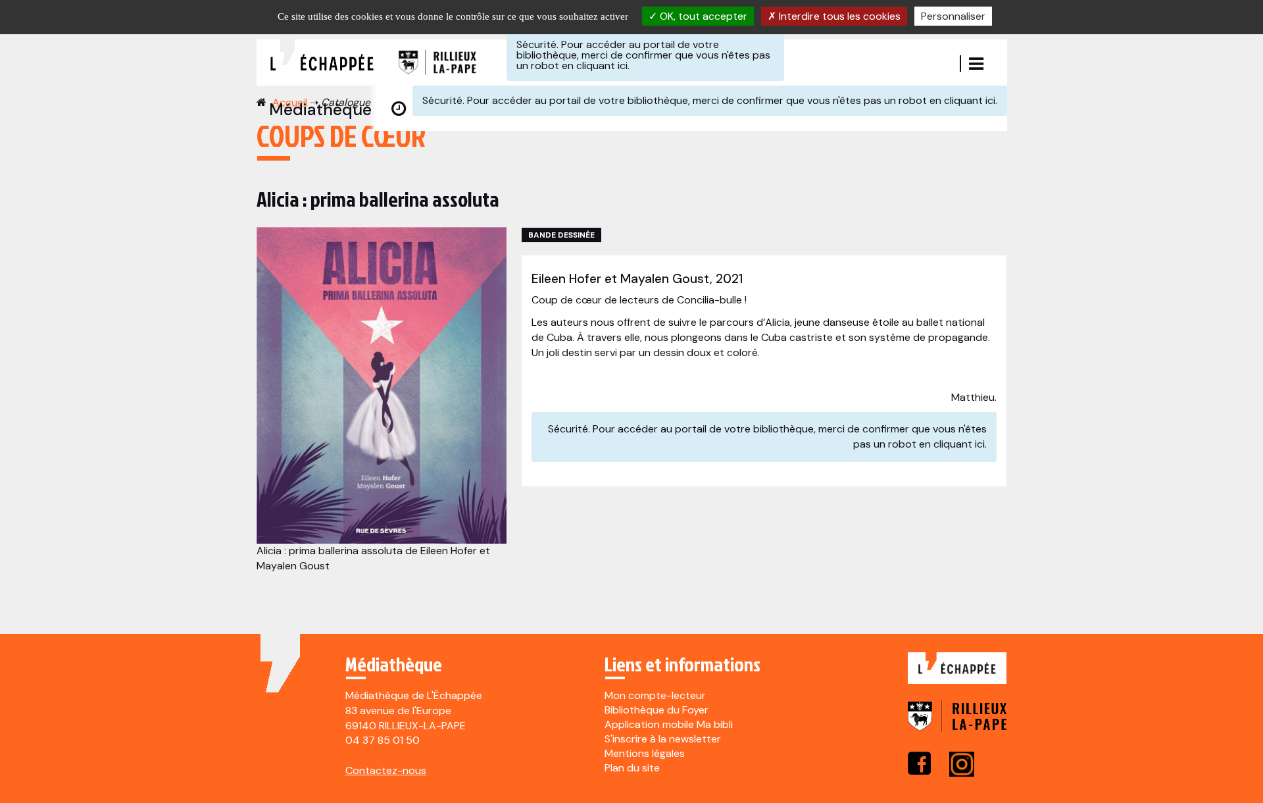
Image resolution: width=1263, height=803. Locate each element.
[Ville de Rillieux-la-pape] (957, 725)
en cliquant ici (595, 65)
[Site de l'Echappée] (957, 675)
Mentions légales (645, 753)
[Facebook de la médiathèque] (919, 763)
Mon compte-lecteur (655, 695)
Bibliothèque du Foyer (656, 710)
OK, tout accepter (702, 16)
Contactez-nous (385, 770)
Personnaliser (953, 16)
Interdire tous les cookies (838, 16)
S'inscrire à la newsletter (663, 739)
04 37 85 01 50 (382, 740)
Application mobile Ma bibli (669, 724)
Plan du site (632, 768)
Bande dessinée (561, 235)
